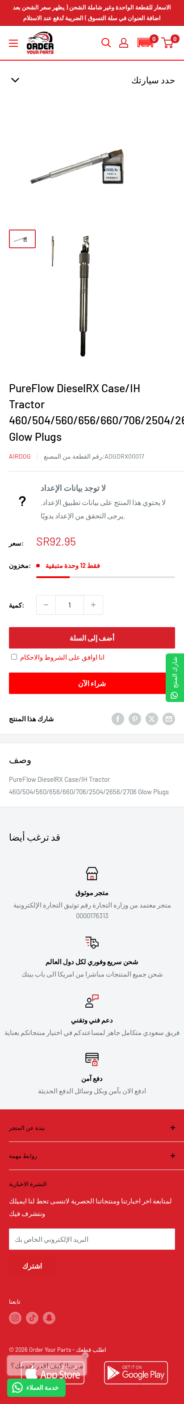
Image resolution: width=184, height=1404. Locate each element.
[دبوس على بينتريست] (135, 718)
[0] (167, 42)
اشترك (32, 1265)
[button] (145, 42)
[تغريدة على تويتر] (152, 718)
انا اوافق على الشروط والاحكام (62, 657)
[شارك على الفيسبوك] (118, 718)
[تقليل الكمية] (46, 604)
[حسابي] (123, 43)
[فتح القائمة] (13, 43)
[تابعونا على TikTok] (32, 1318)
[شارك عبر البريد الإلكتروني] (169, 718)
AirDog (20, 456)
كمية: (16, 605)
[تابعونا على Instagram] (15, 1318)
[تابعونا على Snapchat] (49, 1318)
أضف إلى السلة (92, 637)
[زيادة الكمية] (93, 604)
